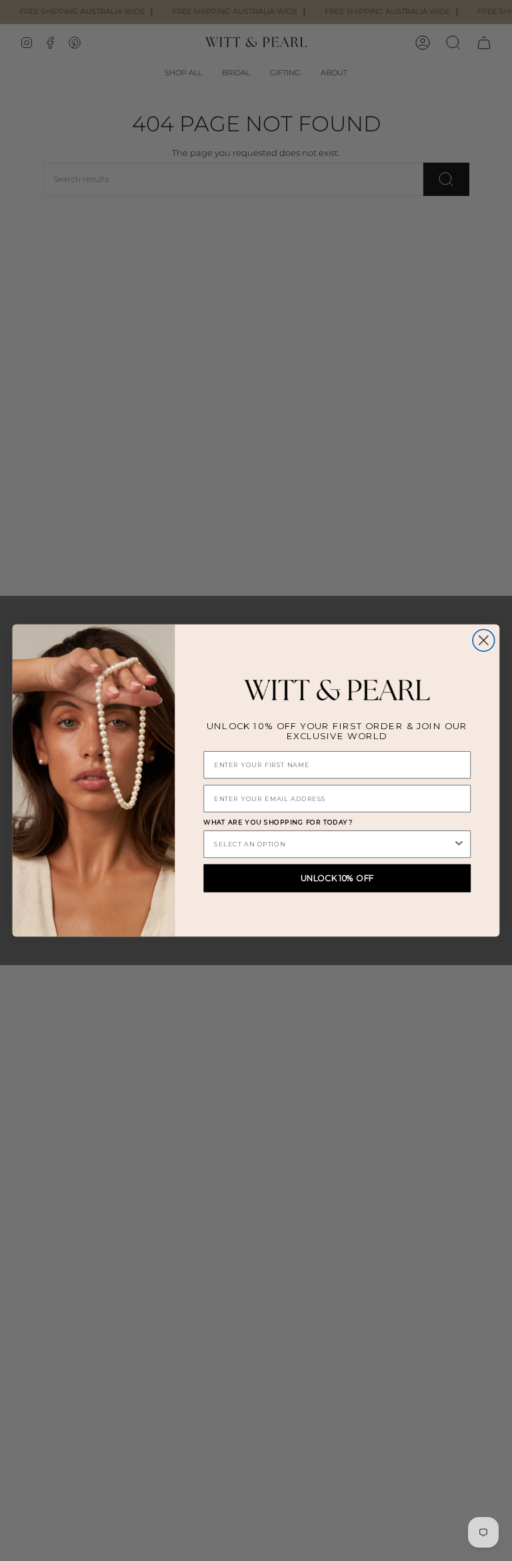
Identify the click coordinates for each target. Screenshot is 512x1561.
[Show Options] (459, 844)
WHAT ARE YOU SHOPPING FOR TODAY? (278, 822)
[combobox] (333, 844)
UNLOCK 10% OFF (337, 878)
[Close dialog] (484, 640)
